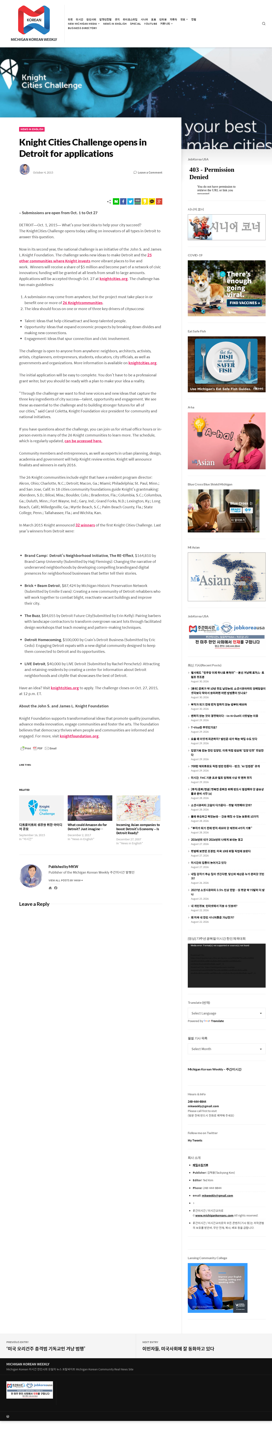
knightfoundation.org (79, 736)
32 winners (85, 525)
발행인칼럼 (105, 19)
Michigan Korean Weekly (34, 39)
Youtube (150, 23)
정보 (182, 19)
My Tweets (195, 1140)
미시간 (79, 19)
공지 (117, 19)
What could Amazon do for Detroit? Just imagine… (87, 826)
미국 (70, 19)
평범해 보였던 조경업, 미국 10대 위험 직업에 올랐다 (221, 851)
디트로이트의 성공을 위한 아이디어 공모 (40, 826)
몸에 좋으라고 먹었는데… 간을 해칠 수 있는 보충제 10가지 (225, 816)
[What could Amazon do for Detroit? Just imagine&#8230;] (90, 808)
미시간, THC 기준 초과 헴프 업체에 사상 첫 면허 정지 (221, 777)
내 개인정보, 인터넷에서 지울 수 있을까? (214, 906)
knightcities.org (114, 278)
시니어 (144, 19)
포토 (153, 19)
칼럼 (193, 19)
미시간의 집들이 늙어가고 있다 (208, 862)
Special (135, 23)
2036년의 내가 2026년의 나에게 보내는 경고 (217, 839)
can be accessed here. (83, 440)
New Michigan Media (82, 23)
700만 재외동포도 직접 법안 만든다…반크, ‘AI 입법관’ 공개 (225, 766)
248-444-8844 (197, 1101)
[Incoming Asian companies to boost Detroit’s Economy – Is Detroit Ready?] (138, 808)
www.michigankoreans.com (214, 1215)
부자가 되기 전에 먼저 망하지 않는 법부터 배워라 (219, 704)
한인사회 (91, 19)
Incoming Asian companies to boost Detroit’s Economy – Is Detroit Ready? (138, 829)
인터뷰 (163, 19)
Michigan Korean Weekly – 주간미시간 (215, 1069)
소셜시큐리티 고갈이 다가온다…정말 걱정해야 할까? (221, 805)
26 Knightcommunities (83, 302)
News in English (115, 23)
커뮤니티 (165, 23)
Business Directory (82, 28)
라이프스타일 (130, 19)
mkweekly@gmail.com (203, 1106)
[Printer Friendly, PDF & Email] (38, 748)
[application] (227, 965)
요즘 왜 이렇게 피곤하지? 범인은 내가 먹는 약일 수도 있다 (224, 739)
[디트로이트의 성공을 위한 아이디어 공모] (41, 808)
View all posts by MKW (64, 880)
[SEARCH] (264, 23)
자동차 (173, 19)
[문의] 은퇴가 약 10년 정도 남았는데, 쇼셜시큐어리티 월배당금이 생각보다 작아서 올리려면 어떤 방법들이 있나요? (228, 690)
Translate (217, 1021)
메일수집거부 (200, 1165)
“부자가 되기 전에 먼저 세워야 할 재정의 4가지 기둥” (221, 828)
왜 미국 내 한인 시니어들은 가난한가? (212, 917)
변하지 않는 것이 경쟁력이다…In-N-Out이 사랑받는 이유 (224, 716)
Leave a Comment (150, 172)
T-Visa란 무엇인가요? (204, 727)
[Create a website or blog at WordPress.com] (71, 1416)
